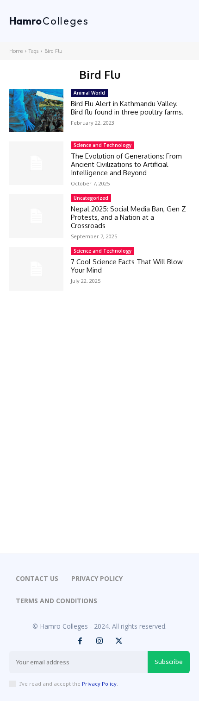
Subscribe (169, 661)
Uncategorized (91, 198)
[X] (119, 641)
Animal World (89, 92)
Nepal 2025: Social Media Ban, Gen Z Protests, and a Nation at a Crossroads (128, 217)
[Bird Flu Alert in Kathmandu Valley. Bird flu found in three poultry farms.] (36, 111)
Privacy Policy (99, 683)
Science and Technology (102, 145)
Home (16, 51)
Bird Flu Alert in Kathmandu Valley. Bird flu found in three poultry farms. (127, 107)
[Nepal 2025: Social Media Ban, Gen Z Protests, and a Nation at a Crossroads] (36, 216)
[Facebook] (80, 641)
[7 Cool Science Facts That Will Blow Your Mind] (36, 269)
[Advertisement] (99, 435)
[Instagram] (99, 641)
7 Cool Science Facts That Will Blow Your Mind (127, 265)
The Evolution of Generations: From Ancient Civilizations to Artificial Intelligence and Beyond (126, 164)
